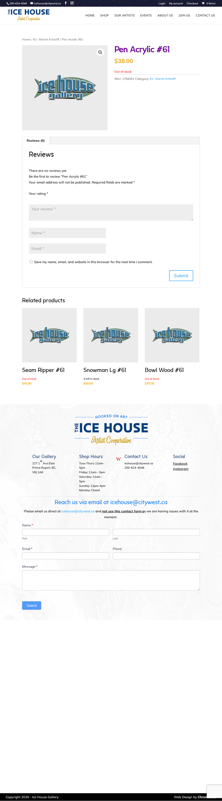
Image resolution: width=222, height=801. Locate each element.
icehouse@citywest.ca (78, 511)
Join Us (184, 15)
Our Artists (124, 15)
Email (27, 549)
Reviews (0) (36, 140)
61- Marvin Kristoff (46, 39)
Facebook (180, 464)
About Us (165, 15)
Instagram (180, 469)
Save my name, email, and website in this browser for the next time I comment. (93, 262)
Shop (104, 15)
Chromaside (207, 797)
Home (90, 15)
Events (146, 15)
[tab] (36, 140)
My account (176, 3)
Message (30, 566)
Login (161, 3)
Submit (32, 605)
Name (27, 525)
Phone (117, 549)
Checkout (192, 3)
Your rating (38, 193)
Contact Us (205, 15)
